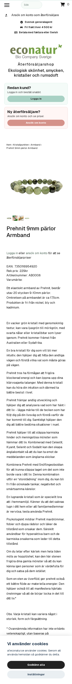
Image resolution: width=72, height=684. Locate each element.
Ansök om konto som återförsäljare (35, 15)
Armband (36, 144)
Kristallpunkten (22, 144)
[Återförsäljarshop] (36, 52)
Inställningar (36, 674)
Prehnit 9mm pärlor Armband (22, 148)
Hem (9, 144)
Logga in (36, 98)
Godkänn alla (36, 664)
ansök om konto (36, 253)
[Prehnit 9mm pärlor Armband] (36, 185)
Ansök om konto (36, 122)
